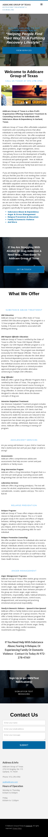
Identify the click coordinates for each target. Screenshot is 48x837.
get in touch (24, 269)
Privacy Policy (17, 828)
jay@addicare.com (10, 782)
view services (24, 50)
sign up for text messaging (24, 692)
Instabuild (29, 826)
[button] (41, 4)
